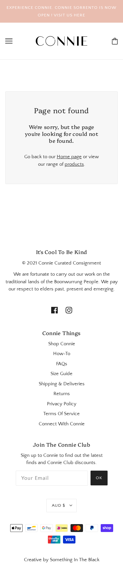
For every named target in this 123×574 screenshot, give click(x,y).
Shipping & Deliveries (62, 384)
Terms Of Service (61, 413)
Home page (69, 156)
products (74, 164)
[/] (62, 40)
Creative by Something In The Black (61, 560)
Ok (99, 478)
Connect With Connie (62, 424)
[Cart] (114, 41)
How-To (61, 353)
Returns (61, 393)
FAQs (61, 364)
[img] (54, 310)
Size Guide (61, 373)
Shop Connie (61, 344)
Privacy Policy (61, 404)
